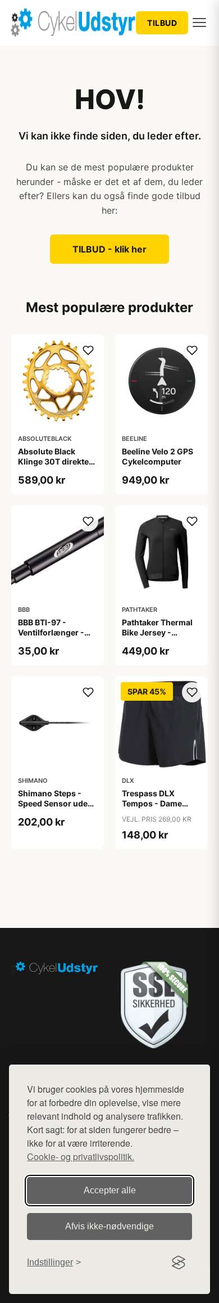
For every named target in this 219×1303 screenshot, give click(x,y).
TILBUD (162, 23)
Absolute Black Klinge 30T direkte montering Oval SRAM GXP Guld (53, 467)
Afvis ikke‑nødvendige (109, 1226)
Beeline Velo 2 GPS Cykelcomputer (157, 456)
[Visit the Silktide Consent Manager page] (178, 1262)
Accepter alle (110, 1190)
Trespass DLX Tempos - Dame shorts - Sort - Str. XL (156, 808)
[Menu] (199, 22)
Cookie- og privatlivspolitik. (80, 1156)
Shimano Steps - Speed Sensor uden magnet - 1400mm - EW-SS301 (56, 808)
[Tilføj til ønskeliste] (88, 350)
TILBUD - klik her (109, 249)
